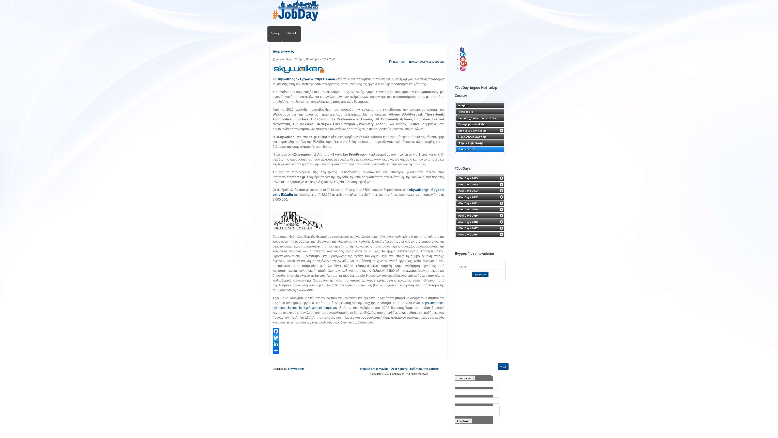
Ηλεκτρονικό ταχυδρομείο (428, 61)
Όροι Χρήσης (399, 368)
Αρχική (275, 33)
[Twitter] (359, 337)
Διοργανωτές (283, 51)
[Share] (359, 350)
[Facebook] (359, 331)
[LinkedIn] (359, 344)
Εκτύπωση (399, 61)
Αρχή (503, 366)
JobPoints (291, 33)
